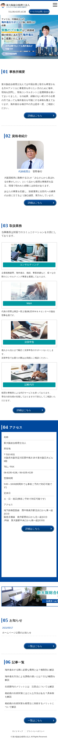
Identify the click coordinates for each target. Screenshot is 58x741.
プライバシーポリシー (35, 731)
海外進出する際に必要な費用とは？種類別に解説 (29, 669)
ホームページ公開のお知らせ (16, 632)
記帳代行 (29, 384)
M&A (29, 303)
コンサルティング (29, 264)
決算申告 (29, 342)
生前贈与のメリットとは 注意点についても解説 (29, 686)
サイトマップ (17, 731)
